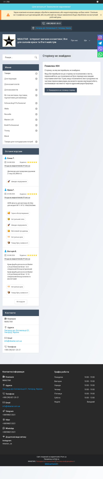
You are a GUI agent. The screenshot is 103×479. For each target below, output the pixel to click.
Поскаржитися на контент (45, 461)
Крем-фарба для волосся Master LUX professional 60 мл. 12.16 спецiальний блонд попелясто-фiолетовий (20, 275)
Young (7, 131)
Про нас (74, 40)
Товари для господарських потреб (18, 142)
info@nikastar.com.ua (13, 341)
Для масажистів (11, 90)
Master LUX (9, 120)
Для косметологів (11, 84)
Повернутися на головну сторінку (62, 90)
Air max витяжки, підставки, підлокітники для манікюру (15, 96)
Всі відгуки (21, 302)
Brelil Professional (11, 125)
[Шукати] (36, 57)
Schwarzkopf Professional (14, 103)
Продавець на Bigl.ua (51, 459)
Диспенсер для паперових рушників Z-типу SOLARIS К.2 (21, 172)
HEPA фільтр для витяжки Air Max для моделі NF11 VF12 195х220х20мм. (21, 204)
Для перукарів (10, 79)
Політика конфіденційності (65, 461)
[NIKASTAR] (9, 40)
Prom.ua (63, 457)
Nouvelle (7, 114)
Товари (7, 73)
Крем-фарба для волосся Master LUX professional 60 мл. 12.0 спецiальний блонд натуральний (20, 266)
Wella (6, 109)
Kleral (6, 136)
